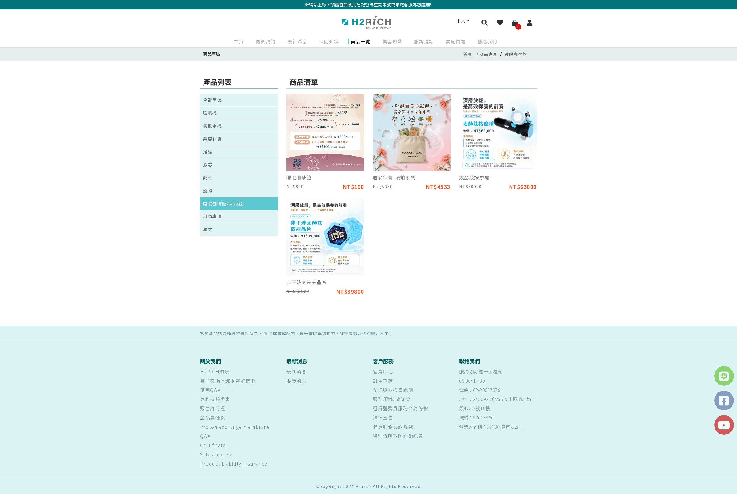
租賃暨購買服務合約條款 (400, 408)
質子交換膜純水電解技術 (228, 380)
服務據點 (424, 41)
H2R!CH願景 (214, 371)
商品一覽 (361, 41)
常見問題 (456, 41)
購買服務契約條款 (393, 426)
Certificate (213, 445)
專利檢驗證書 (215, 399)
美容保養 (212, 139)
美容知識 (392, 41)
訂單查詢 (383, 380)
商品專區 (488, 54)
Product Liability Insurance (233, 463)
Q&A (205, 435)
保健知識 (329, 41)
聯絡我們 (487, 41)
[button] (485, 23)
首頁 (239, 41)
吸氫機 (210, 113)
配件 (207, 177)
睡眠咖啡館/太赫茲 (223, 203)
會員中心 (383, 371)
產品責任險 (212, 417)
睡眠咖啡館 (516, 54)
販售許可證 (212, 408)
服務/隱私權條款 (391, 399)
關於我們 (266, 41)
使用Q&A (210, 389)
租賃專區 (212, 216)
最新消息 (297, 41)
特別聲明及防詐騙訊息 (398, 435)
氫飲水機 (212, 126)
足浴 (207, 152)
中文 (461, 21)
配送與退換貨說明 (393, 389)
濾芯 (207, 165)
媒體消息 (296, 380)
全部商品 (212, 100)
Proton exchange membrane (235, 426)
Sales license (216, 454)
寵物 (207, 190)
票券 (207, 229)
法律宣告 (383, 417)
